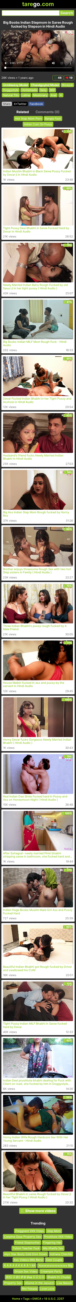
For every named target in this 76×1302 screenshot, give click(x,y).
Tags (26, 1298)
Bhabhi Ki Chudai (58, 1277)
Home (16, 1298)
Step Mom (54, 1231)
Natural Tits (11, 95)
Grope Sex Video (25, 1271)
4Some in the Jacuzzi (39, 1283)
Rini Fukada (29, 1288)
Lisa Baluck (64, 1283)
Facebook (36, 104)
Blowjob (67, 85)
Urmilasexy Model (15, 85)
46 (60, 77)
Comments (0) (48, 112)
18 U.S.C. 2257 (54, 1298)
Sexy (43, 90)
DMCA (36, 1298)
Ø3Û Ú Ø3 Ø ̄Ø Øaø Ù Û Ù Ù (25, 1277)
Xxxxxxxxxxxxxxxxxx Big (55, 1265)
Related (22, 112)
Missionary (40, 95)
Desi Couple (54, 1260)
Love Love (47, 1288)
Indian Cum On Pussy (38, 124)
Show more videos (40, 1211)
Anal (53, 95)
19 (71, 77)
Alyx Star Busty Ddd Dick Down (25, 1254)
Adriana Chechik (61, 1254)
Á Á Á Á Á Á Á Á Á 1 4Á (19, 1265)
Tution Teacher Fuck (26, 1248)
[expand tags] (60, 95)
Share (7, 104)
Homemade (29, 90)
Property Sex (13, 1283)
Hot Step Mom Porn (28, 118)
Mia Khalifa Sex (53, 1248)
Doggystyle (10, 90)
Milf (52, 90)
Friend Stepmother (27, 1242)
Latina (26, 95)
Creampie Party (51, 1271)
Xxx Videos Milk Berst (28, 1260)
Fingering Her (52, 1242)
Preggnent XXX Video (29, 1231)
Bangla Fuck (53, 118)
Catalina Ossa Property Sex (22, 1237)
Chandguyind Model (45, 85)
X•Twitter (20, 104)
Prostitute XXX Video (58, 1237)
